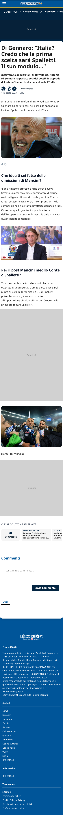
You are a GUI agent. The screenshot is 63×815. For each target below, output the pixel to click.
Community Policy (11, 795)
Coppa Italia (8, 747)
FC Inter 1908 (10, 11)
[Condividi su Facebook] (9, 88)
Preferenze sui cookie (13, 808)
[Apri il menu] (4, 4)
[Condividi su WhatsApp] (3, 88)
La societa (7, 719)
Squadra (6, 714)
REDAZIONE (8, 760)
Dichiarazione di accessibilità (17, 804)
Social (5, 755)
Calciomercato (30, 11)
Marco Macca (27, 88)
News (5, 710)
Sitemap (6, 791)
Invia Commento (45, 588)
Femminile (7, 739)
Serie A (6, 727)
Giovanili (6, 735)
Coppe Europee (10, 743)
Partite (5, 723)
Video (5, 751)
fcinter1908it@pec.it (12, 691)
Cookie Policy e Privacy (13, 800)
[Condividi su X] (14, 88)
